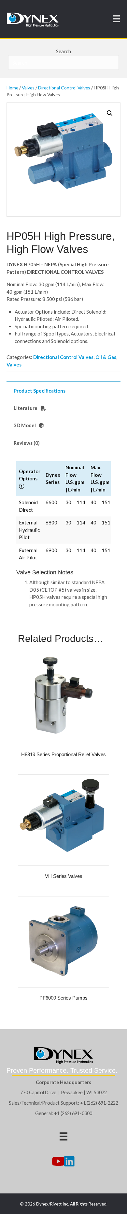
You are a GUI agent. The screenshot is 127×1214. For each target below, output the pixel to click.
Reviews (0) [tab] (27, 443)
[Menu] (116, 18)
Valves (28, 87)
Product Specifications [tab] (39, 391)
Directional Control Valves (64, 87)
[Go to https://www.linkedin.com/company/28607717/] (69, 1162)
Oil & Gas (105, 357)
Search (63, 51)
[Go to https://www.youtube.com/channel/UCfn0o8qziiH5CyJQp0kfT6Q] (58, 1162)
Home (12, 87)
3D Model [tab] (25, 425)
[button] (110, 113)
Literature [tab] (26, 408)
